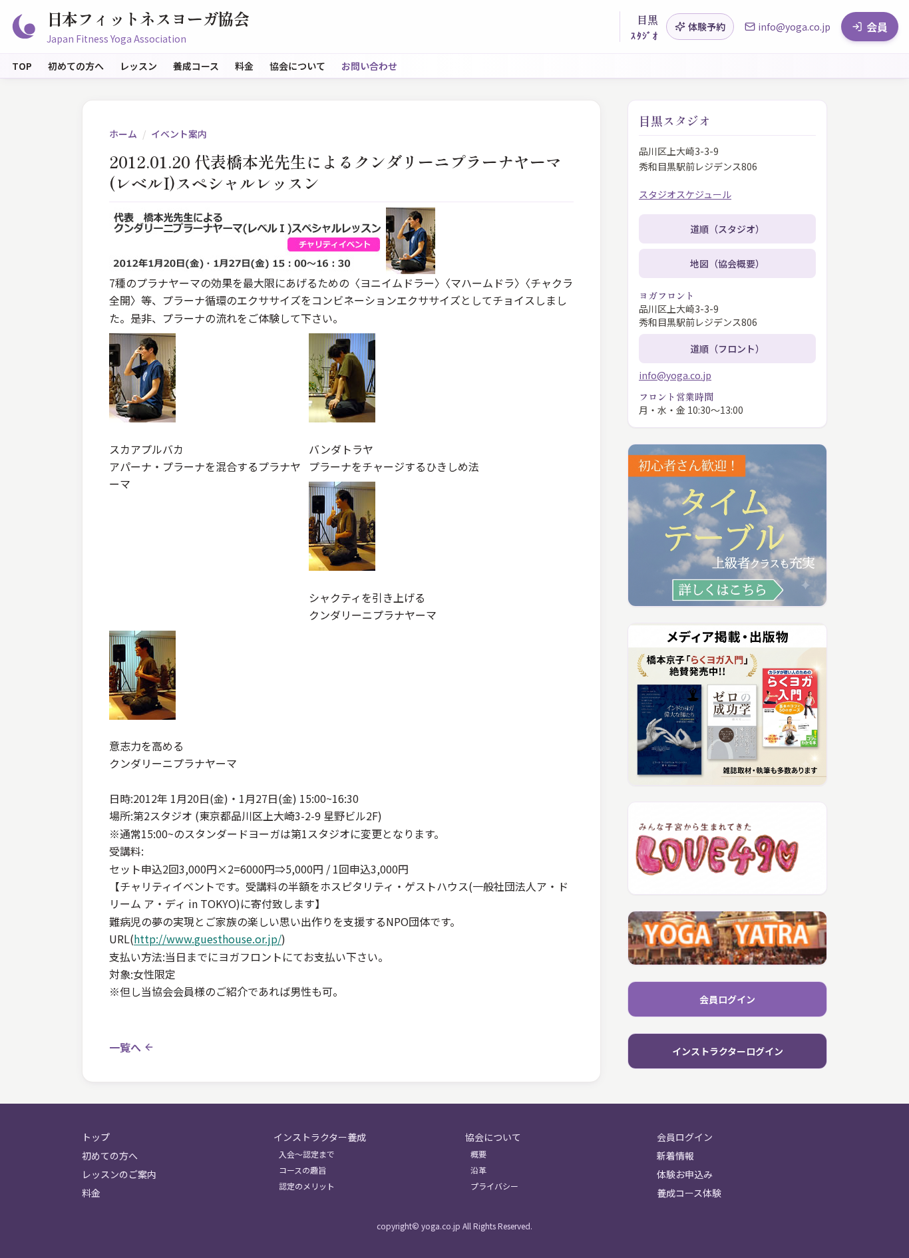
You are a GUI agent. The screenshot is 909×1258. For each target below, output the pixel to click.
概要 (478, 1154)
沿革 (478, 1170)
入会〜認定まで (307, 1154)
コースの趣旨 (302, 1170)
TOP (22, 66)
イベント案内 (179, 133)
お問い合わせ (369, 66)
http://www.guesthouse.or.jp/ (207, 939)
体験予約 (706, 26)
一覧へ (125, 1047)
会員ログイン (727, 999)
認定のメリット (307, 1186)
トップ (96, 1137)
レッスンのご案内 (119, 1174)
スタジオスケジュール (685, 194)
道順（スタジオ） (727, 229)
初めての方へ (76, 66)
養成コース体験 (689, 1192)
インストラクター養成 (319, 1137)
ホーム (123, 133)
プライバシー (494, 1186)
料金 (244, 66)
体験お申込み (685, 1174)
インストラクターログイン (727, 1051)
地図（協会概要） (727, 263)
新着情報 (675, 1155)
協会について (297, 66)
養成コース (196, 66)
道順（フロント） (727, 348)
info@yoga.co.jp (675, 375)
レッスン (138, 66)
